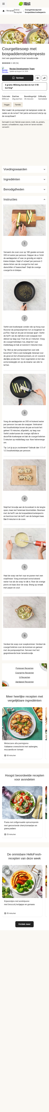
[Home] (3, 11)
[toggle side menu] (3, 4)
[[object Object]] (37, 78)
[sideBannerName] (24, 147)
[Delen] (44, 78)
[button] (24, 179)
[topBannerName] (24, 19)
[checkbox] (3, 63)
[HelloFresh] (24, 4)
